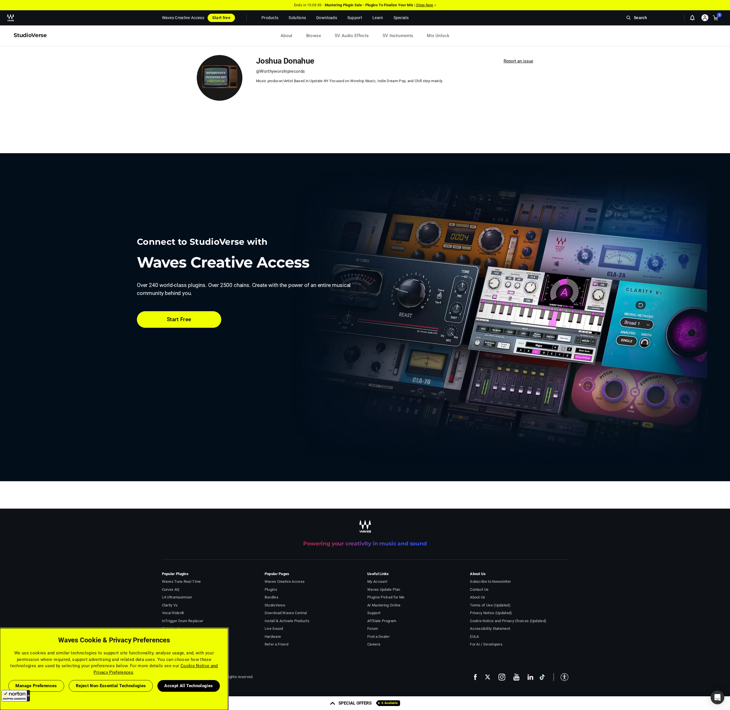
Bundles (271, 597)
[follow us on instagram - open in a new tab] (501, 677)
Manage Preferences (36, 685)
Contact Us (479, 589)
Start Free (179, 319)
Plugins (271, 589)
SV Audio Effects (352, 35)
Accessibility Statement (490, 628)
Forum (372, 628)
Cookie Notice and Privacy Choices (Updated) (508, 621)
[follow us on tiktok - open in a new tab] (542, 677)
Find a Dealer (378, 636)
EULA (474, 636)
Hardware (273, 636)
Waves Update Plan (383, 589)
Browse (313, 35)
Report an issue (518, 61)
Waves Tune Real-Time (181, 581)
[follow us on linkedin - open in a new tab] (530, 677)
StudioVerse (275, 605)
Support (373, 613)
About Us (477, 597)
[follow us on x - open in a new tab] (487, 677)
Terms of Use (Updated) (490, 605)
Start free (221, 17)
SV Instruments (398, 35)
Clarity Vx (170, 605)
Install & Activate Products (287, 621)
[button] (15, 695)
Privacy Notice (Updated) (491, 613)
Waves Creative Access (183, 17)
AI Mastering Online (384, 605)
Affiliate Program (381, 621)
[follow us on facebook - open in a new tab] (475, 677)
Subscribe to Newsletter (490, 581)
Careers (373, 644)
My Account (377, 581)
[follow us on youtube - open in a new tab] (516, 677)
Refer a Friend (276, 644)
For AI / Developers (486, 644)
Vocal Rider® (173, 613)
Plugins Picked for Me (385, 597)
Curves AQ (171, 589)
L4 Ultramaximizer (177, 597)
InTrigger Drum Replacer (182, 621)
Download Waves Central (286, 613)
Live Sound (274, 628)
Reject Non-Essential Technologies (111, 685)
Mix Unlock (438, 35)
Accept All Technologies (188, 685)
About (287, 35)
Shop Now (424, 5)
